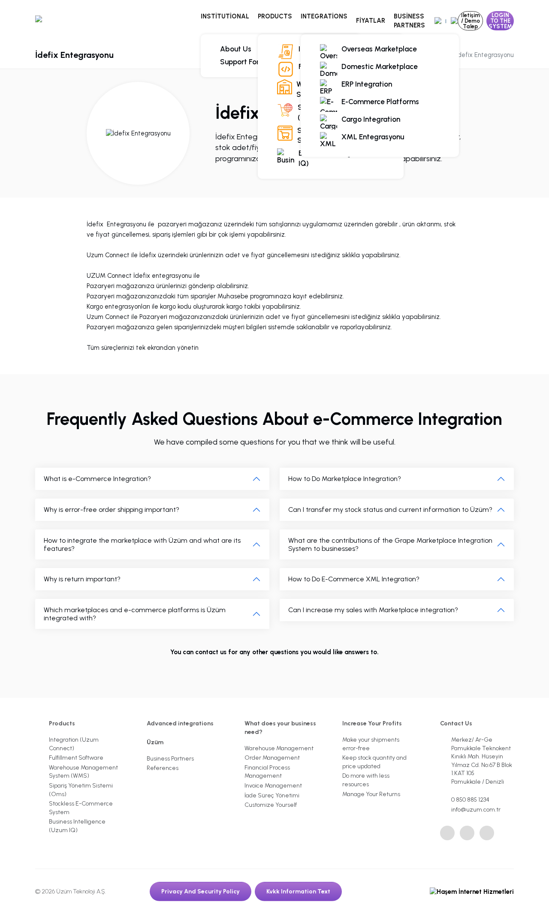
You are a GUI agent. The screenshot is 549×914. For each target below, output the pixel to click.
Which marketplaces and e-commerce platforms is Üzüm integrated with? (135, 614)
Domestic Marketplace (379, 66)
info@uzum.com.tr (476, 809)
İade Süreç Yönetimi (271, 795)
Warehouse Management (279, 748)
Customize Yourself (270, 805)
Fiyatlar (370, 20)
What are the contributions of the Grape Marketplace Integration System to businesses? (390, 544)
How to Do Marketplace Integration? (344, 479)
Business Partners (409, 20)
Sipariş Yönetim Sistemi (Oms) (81, 790)
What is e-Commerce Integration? (97, 479)
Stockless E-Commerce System (81, 808)
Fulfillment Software (76, 757)
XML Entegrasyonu (372, 136)
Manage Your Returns (371, 794)
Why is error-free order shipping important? (111, 509)
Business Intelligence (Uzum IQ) (345, 158)
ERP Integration (366, 84)
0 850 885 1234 (470, 799)
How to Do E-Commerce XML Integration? (353, 579)
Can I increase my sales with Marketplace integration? (373, 610)
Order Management (272, 757)
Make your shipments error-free (370, 744)
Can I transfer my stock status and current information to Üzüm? (390, 509)
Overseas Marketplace (379, 49)
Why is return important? (82, 579)
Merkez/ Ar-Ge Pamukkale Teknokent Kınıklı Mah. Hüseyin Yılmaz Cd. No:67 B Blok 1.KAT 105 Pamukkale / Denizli (481, 760)
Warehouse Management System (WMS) (83, 772)
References (162, 768)
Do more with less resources (365, 780)
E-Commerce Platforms (380, 101)
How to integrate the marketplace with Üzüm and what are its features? (142, 544)
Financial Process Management (267, 772)
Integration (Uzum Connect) (74, 744)
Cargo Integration (370, 119)
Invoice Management (273, 785)
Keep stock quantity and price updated (374, 762)
